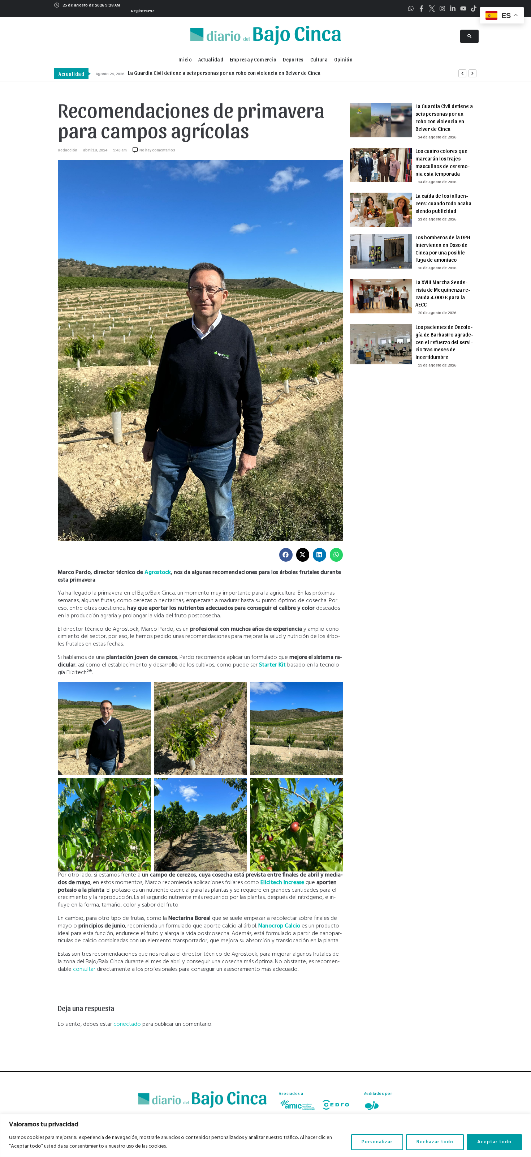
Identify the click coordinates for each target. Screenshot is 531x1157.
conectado (127, 1024)
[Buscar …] (469, 36)
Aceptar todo (494, 1142)
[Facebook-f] (421, 8)
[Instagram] (442, 8)
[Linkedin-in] (453, 8)
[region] (265, 1135)
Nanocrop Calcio (279, 926)
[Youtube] (463, 8)
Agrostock (157, 572)
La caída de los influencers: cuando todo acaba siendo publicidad (443, 203)
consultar (84, 969)
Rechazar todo (434, 1142)
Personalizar (377, 1142)
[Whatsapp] (411, 8)
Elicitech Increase (282, 882)
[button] (142, 10)
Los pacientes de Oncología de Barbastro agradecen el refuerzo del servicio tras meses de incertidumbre (444, 341)
